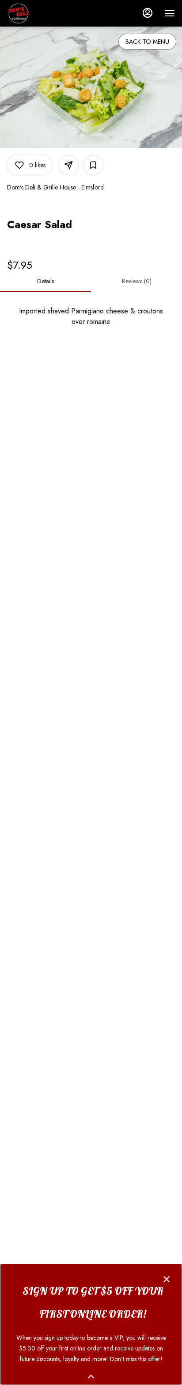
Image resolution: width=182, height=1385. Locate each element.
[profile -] (147, 13)
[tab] (45, 281)
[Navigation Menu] (169, 13)
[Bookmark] (93, 165)
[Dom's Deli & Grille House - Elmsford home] (47, 13)
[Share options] (68, 165)
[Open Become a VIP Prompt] (91, 1376)
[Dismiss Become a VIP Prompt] (166, 1279)
